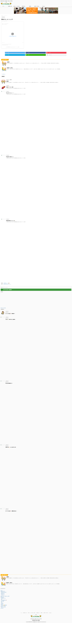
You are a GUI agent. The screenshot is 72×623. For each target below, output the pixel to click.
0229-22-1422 (36, 620)
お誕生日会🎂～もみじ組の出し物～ (10, 447)
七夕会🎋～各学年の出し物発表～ (10, 319)
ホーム (3, 6)
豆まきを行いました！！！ (10, 92)
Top (70, 621)
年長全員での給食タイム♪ (10, 156)
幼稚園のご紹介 (10, 6)
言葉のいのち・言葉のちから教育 (16, 6)
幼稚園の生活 (23, 6)
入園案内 (30, 6)
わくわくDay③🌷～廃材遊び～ (10, 313)
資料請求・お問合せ (36, 6)
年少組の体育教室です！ (9, 383)
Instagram (43, 6)
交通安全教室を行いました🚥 (10, 220)
